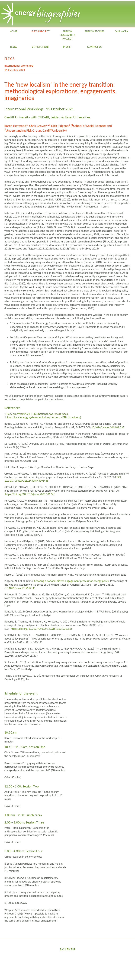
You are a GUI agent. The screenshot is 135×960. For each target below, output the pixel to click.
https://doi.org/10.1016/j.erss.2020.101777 (29, 494)
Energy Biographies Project (67, 35)
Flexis (9, 59)
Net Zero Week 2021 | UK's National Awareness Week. (38, 414)
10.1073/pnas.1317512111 (20, 588)
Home (13, 31)
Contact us (94, 47)
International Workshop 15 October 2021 (18, 68)
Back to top (67, 949)
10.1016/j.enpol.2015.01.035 (107, 427)
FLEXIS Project (40, 31)
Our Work (121, 31)
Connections (40, 47)
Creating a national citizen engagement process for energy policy (71, 581)
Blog (13, 47)
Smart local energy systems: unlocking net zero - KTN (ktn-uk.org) (44, 417)
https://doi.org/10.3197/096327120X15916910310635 (41, 629)
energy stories (94, 31)
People (67, 47)
